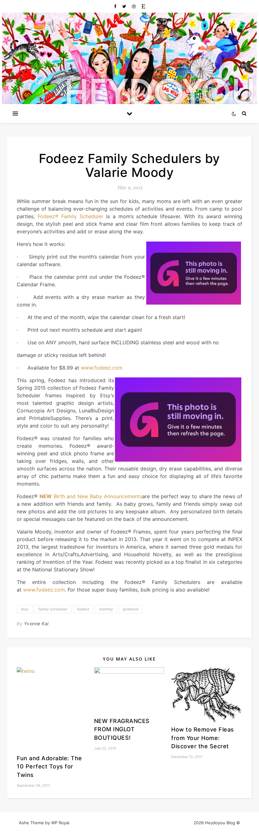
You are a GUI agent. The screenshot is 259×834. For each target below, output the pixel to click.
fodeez (83, 609)
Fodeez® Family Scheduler (70, 216)
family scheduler (52, 609)
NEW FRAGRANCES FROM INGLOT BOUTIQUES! (122, 729)
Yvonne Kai (36, 623)
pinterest (130, 609)
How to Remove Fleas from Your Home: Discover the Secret (202, 737)
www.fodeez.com (102, 368)
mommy (106, 609)
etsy (24, 609)
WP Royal (60, 822)
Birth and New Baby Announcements (90, 496)
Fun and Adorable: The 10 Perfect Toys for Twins (49, 766)
